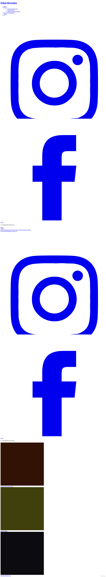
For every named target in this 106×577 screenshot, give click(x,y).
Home (4, 6)
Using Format (103, 575)
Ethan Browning (9, 3)
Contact (5, 14)
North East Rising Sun (12, 9)
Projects (5, 7)
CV (4, 15)
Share (2, 222)
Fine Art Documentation (8, 12)
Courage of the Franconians (13, 11)
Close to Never (10, 10)
